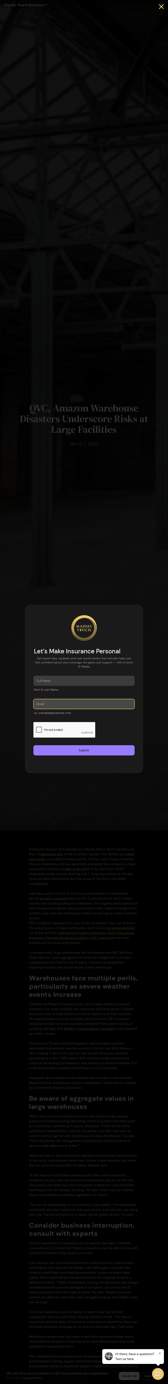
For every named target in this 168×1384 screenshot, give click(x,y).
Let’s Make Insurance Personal (77, 651)
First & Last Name (46, 689)
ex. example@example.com (52, 713)
